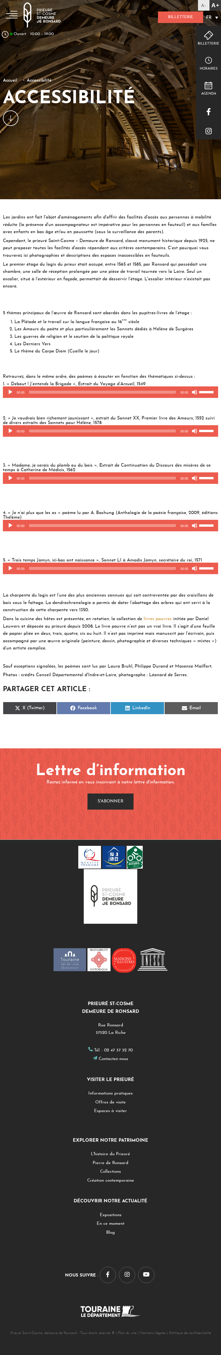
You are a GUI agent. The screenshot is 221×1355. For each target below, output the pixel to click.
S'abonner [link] (110, 801)
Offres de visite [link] (110, 1102)
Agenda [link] (208, 93)
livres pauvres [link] (158, 619)
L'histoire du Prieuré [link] (110, 1154)
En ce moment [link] (110, 1224)
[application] (110, 392)
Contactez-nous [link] (113, 1059)
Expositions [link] (110, 1215)
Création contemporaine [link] (110, 1180)
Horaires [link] (209, 68)
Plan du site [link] (127, 1333)
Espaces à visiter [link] (110, 1111)
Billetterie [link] (180, 17)
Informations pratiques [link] (110, 1093)
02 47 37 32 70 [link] (118, 1050)
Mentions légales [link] (153, 1333)
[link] (209, 5)
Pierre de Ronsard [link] (110, 1163)
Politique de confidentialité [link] (190, 1333)
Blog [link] (110, 1233)
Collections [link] (110, 1172)
